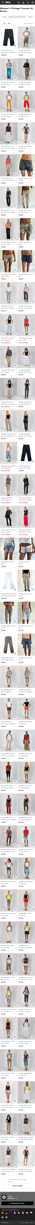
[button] (2, 1213)
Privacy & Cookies (24, 1222)
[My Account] (23, 2)
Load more (17, 1186)
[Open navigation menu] (2, 2)
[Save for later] (15, 46)
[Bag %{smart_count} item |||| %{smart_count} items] (32, 2)
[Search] (18, 2)
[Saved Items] (28, 2)
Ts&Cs (32, 1222)
